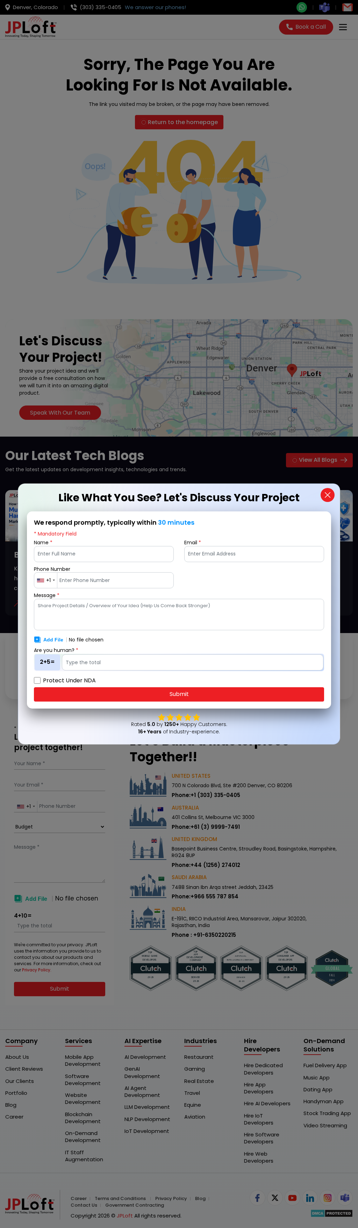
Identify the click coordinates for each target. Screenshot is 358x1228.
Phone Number (52, 569)
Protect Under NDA (69, 680)
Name (43, 542)
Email (192, 542)
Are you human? (56, 650)
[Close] (328, 495)
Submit (179, 694)
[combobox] (45, 580)
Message (46, 595)
